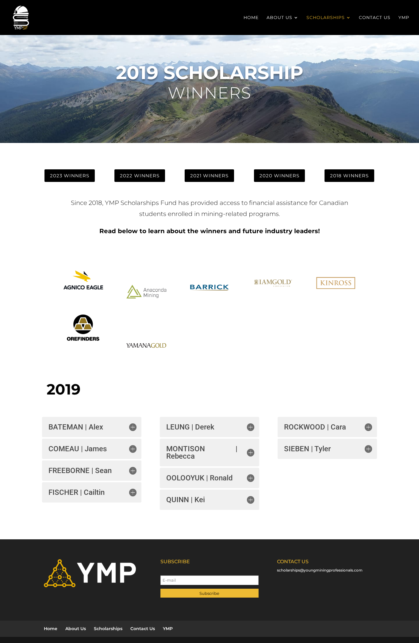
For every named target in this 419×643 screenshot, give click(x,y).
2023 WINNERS (69, 176)
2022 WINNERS (140, 176)
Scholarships (325, 17)
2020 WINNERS (279, 176)
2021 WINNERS (209, 176)
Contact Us (374, 17)
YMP (403, 17)
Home (251, 17)
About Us (279, 17)
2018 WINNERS (349, 176)
